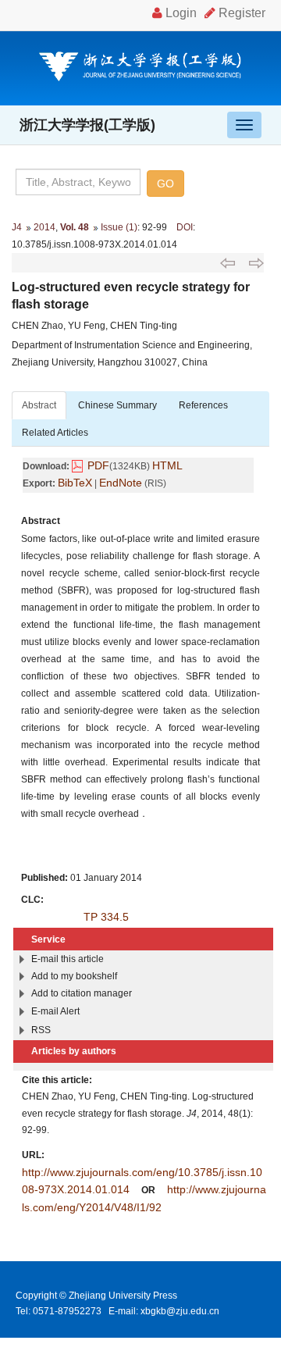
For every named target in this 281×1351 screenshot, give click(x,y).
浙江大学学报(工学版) (87, 125)
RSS (41, 1030)
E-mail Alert (55, 1011)
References (203, 405)
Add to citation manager (81, 993)
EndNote (120, 482)
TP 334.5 (106, 917)
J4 (17, 227)
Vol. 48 (74, 227)
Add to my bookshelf (74, 976)
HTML (167, 465)
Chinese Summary (117, 405)
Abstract (39, 405)
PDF (98, 465)
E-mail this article (67, 959)
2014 (44, 227)
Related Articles (55, 432)
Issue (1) (119, 227)
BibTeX (75, 482)
